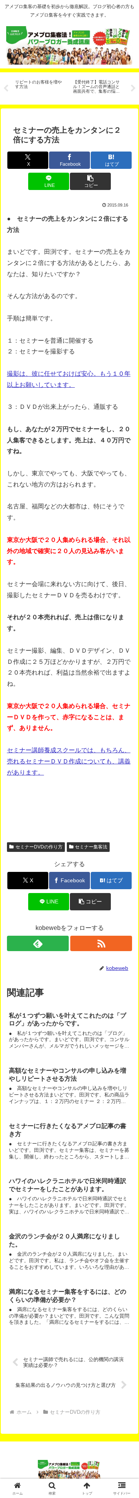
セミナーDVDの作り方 (39, 847)
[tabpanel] (39, 87)
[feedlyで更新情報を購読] (38, 943)
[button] (90, 181)
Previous (6, 88)
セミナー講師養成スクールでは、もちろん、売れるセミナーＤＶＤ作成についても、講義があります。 (69, 761)
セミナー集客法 (91, 847)
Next (133, 88)
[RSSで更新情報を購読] (101, 943)
